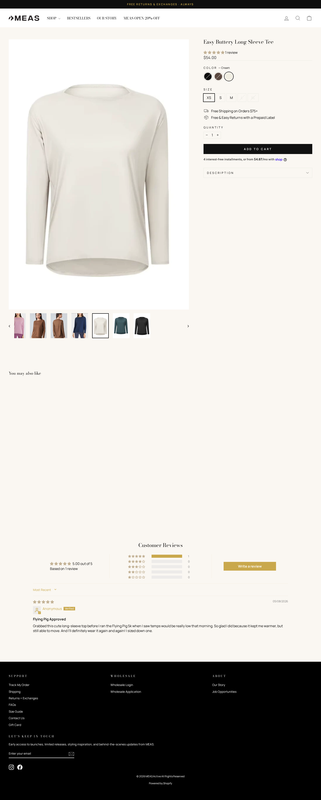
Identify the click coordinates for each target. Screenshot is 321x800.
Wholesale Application (125, 692)
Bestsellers (78, 18)
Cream (228, 76)
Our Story (218, 685)
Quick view (45, 490)
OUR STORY (107, 18)
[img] (43, 601)
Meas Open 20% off (142, 18)
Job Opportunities (224, 692)
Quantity (214, 127)
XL (253, 97)
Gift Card (15, 725)
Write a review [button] (250, 566)
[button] (214, 52)
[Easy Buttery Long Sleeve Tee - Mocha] (18, 510)
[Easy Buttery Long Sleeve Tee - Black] (12, 510)
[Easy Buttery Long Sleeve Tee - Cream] (23, 510)
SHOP (52, 18)
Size (208, 89)
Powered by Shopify (160, 783)
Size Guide (16, 711)
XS (209, 97)
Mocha (218, 76)
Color (217, 68)
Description (220, 173)
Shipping (15, 692)
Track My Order (19, 685)
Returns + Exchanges (23, 698)
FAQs (12, 705)
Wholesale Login (121, 685)
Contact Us (16, 718)
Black (208, 76)
